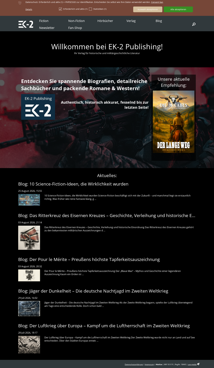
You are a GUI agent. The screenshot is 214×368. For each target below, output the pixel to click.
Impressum (149, 364)
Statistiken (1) (99, 9)
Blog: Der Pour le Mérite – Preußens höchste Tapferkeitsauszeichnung (89, 259)
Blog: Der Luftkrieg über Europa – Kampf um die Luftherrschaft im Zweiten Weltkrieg (104, 326)
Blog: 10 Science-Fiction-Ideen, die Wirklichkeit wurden (73, 184)
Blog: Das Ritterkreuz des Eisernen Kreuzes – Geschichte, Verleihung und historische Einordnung (115, 215)
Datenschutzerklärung (134, 364)
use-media (192, 364)
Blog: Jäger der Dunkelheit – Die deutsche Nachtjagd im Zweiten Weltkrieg (93, 291)
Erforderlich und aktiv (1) (75, 9)
